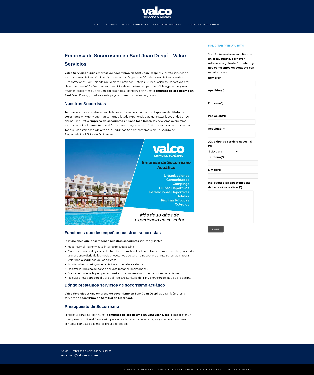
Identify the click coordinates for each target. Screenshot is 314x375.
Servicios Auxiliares (135, 24)
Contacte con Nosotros (203, 24)
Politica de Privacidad (240, 369)
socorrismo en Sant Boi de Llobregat (106, 298)
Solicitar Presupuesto (167, 24)
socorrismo (72, 116)
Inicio (98, 24)
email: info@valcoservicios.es (79, 355)
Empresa (111, 24)
